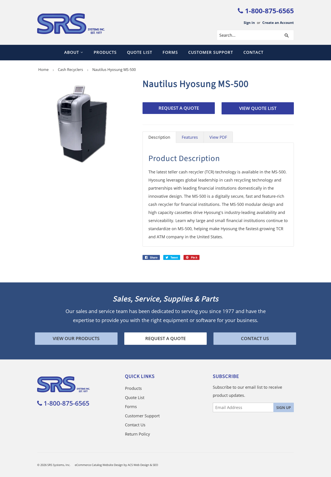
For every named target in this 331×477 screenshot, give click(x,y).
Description (159, 137)
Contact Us (255, 338)
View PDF (218, 137)
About (72, 52)
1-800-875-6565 (268, 10)
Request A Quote (179, 108)
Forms (170, 52)
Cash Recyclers (70, 69)
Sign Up (283, 407)
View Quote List (258, 108)
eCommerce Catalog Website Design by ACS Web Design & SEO (116, 465)
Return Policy (137, 434)
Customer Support (210, 52)
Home (43, 69)
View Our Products (76, 338)
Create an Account (278, 22)
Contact (253, 52)
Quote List (139, 52)
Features (190, 137)
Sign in (249, 22)
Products (105, 52)
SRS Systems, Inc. (58, 465)
